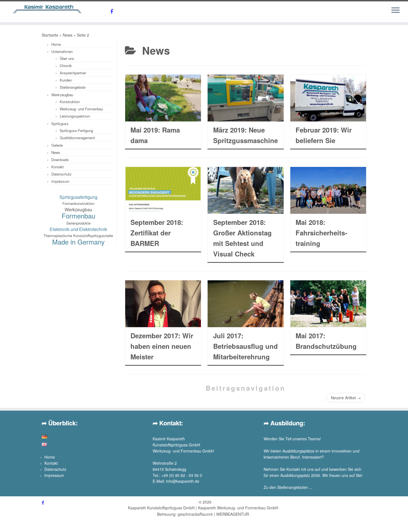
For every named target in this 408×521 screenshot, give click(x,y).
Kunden (66, 80)
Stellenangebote (72, 87)
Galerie (57, 145)
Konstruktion (70, 101)
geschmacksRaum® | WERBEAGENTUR (213, 514)
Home (56, 44)
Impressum (60, 181)
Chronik (66, 65)
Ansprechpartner (73, 72)
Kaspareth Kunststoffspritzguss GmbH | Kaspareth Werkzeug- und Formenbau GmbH (203, 507)
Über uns (67, 58)
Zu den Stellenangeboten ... (288, 487)
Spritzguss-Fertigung (76, 130)
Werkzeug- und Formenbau (81, 108)
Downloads (60, 159)
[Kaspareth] (44, 444)
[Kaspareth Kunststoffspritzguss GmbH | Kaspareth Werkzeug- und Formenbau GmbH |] (47, 9)
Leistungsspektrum (75, 116)
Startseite (50, 35)
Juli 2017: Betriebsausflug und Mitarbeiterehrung (245, 346)
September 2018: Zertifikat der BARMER (156, 232)
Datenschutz (61, 174)
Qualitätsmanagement (77, 137)
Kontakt (57, 166)
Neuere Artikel (346, 397)
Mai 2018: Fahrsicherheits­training (321, 232)
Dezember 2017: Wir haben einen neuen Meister (161, 346)
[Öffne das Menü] (395, 10)
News (67, 35)
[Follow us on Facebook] (113, 11)
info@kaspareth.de (182, 481)
